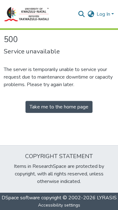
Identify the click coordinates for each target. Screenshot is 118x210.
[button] (27, 14)
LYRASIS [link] (107, 197)
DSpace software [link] (21, 197)
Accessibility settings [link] (59, 205)
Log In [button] (104, 14)
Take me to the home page (59, 106)
